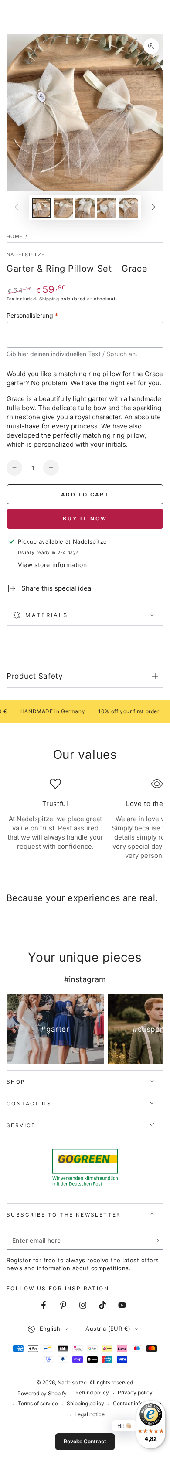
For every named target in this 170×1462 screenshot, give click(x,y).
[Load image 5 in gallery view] (128, 208)
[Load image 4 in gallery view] (106, 208)
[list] (85, 824)
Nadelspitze (26, 255)
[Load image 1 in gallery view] (41, 208)
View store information (52, 564)
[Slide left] (16, 208)
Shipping (49, 298)
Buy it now (85, 518)
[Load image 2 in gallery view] (63, 208)
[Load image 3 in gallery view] (85, 208)
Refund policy (92, 1392)
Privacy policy (135, 1392)
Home (15, 236)
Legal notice (90, 1414)
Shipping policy (85, 1403)
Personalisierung (32, 315)
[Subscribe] (158, 1241)
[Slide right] (153, 208)
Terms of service (38, 1403)
